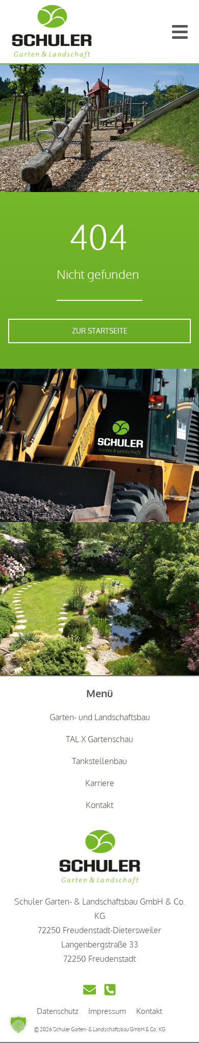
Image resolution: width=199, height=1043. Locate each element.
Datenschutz (57, 1011)
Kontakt (149, 1011)
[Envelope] (89, 989)
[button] (18, 1024)
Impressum (107, 1011)
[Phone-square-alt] (110, 989)
